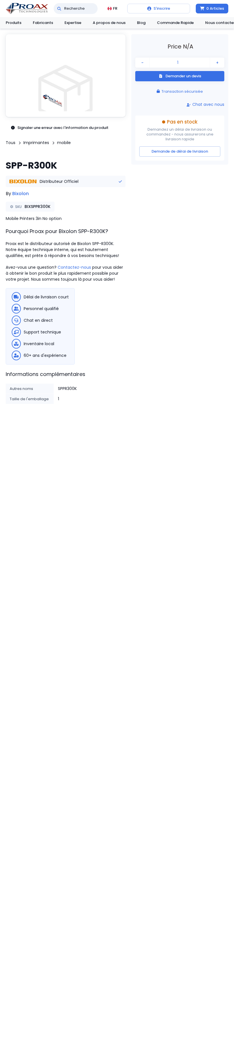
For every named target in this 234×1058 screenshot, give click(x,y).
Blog (141, 22)
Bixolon (20, 193)
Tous (10, 142)
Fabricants (43, 22)
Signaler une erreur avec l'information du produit (62, 127)
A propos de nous (109, 22)
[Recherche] (59, 8)
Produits (13, 22)
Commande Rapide (175, 22)
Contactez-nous (74, 267)
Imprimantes (36, 142)
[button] (66, 75)
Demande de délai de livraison (180, 151)
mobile (64, 142)
